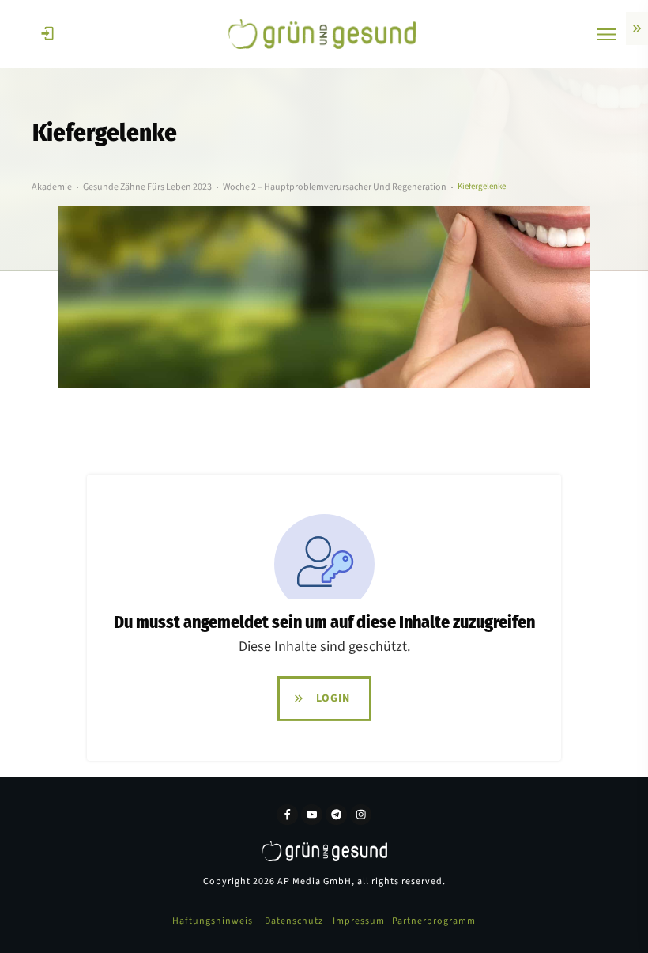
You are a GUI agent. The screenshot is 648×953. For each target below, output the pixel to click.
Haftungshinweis (212, 921)
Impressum (359, 921)
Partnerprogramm (434, 921)
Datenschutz (294, 921)
